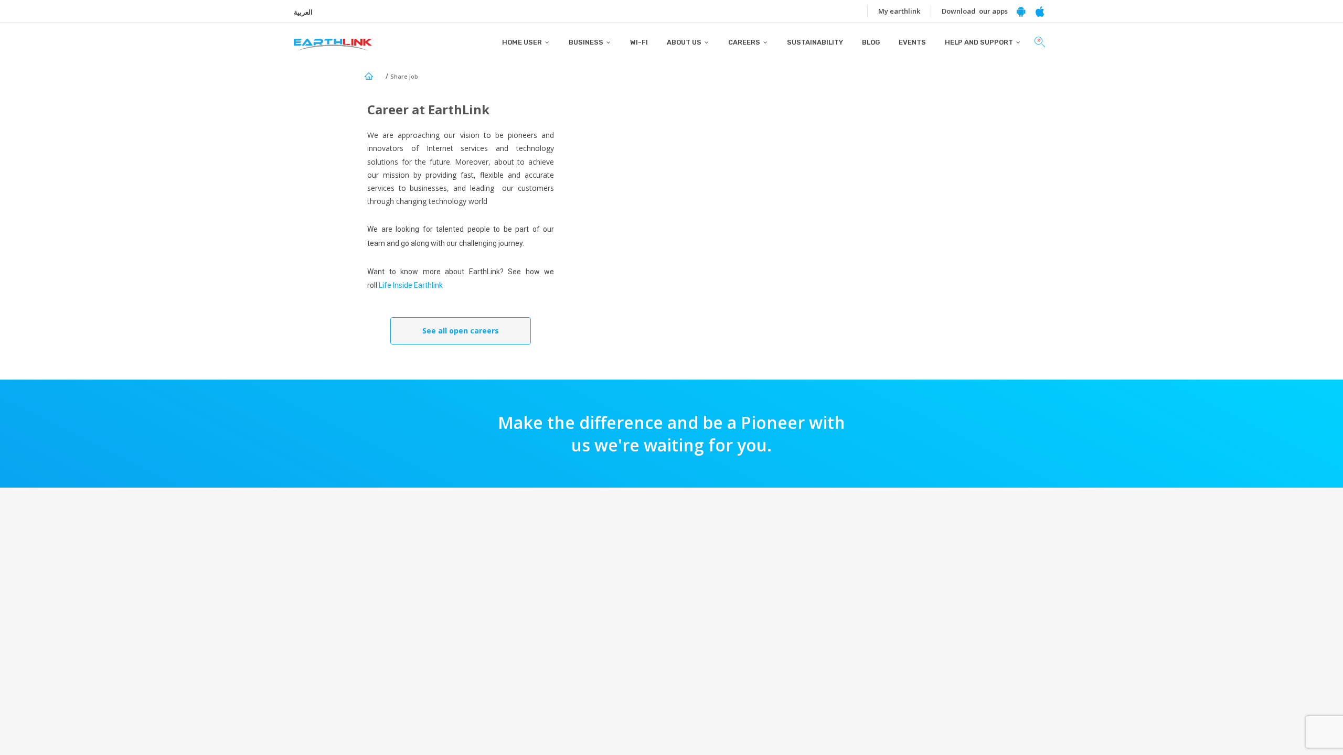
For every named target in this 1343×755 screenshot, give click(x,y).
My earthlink (899, 11)
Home (369, 76)
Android (1021, 11)
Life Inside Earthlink (411, 285)
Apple (1040, 11)
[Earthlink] (333, 37)
